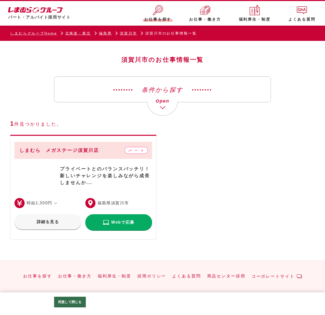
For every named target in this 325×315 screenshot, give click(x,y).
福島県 (105, 33)
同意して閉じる (70, 302)
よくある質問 (186, 276)
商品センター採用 (226, 276)
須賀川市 (128, 33)
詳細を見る (48, 222)
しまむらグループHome (33, 33)
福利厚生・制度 (114, 276)
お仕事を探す (37, 276)
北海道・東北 (78, 33)
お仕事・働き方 (75, 276)
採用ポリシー (151, 276)
